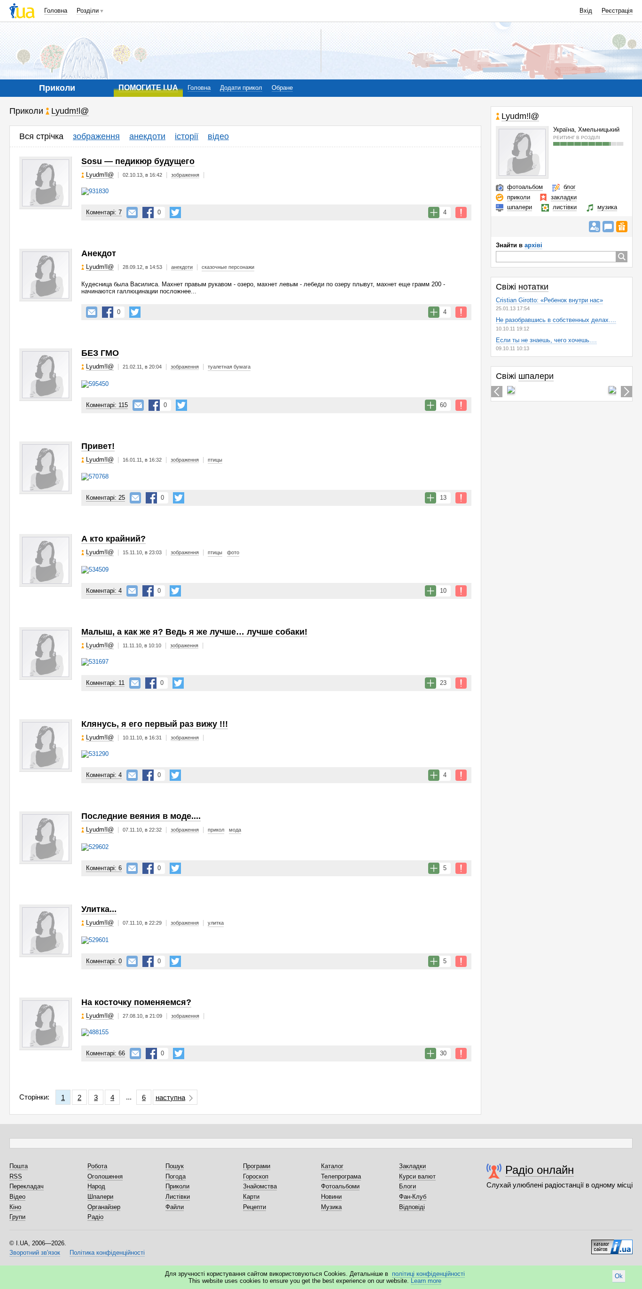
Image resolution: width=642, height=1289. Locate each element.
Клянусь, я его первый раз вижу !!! (154, 724)
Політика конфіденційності (107, 1252)
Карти (251, 1196)
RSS (15, 1176)
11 (105, 682)
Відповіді (412, 1206)
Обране (282, 87)
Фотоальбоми (340, 1186)
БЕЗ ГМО (100, 353)
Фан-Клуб (412, 1196)
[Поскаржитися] (461, 212)
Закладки (412, 1166)
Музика (331, 1206)
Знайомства (260, 1186)
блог (570, 186)
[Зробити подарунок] (621, 226)
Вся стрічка (41, 136)
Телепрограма (341, 1176)
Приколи (177, 1186)
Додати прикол (241, 87)
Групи (17, 1216)
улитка (216, 923)
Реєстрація (617, 10)
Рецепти (254, 1206)
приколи (518, 197)
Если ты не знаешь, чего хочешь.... (546, 340)
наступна (170, 1097)
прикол (216, 830)
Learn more (426, 1280)
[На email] (132, 212)
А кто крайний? (113, 538)
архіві (533, 245)
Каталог (332, 1166)
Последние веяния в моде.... (141, 816)
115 (107, 405)
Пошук (174, 1166)
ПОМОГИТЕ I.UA (148, 88)
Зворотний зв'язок (34, 1252)
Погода (175, 1176)
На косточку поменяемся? (136, 1002)
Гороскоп (255, 1176)
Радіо (95, 1216)
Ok (619, 1276)
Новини (331, 1196)
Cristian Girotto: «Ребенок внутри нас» (549, 300)
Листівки (177, 1196)
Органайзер (103, 1206)
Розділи (88, 10)
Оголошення (105, 1176)
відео (218, 136)
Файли (174, 1206)
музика (607, 207)
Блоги (407, 1186)
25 (105, 497)
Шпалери (100, 1196)
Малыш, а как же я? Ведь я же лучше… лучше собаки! (194, 632)
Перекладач (26, 1186)
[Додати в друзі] (594, 226)
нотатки (533, 286)
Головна (55, 10)
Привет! (98, 446)
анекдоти (147, 136)
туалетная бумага (229, 366)
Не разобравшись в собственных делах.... (556, 319)
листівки (565, 207)
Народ (96, 1186)
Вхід (585, 10)
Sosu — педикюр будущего (138, 161)
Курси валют (417, 1176)
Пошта (18, 1166)
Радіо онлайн (539, 1169)
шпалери (519, 207)
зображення (96, 136)
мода (235, 830)
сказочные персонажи (228, 267)
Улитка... (99, 909)
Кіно (15, 1206)
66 (105, 1053)
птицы (215, 460)
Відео (17, 1196)
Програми (256, 1166)
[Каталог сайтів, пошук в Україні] (612, 1243)
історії (186, 136)
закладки (564, 197)
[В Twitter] (175, 212)
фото (233, 552)
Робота (97, 1166)
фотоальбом (525, 186)
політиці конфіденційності (428, 1273)
